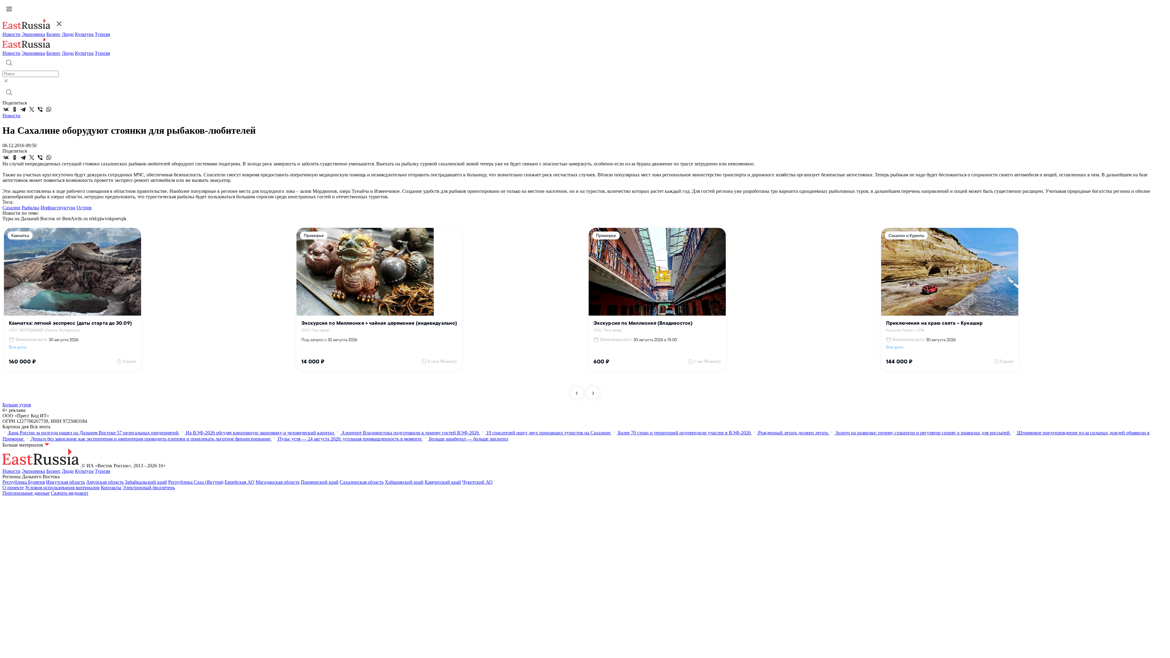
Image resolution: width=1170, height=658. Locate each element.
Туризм (102, 34)
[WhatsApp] (48, 109)
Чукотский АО (477, 482)
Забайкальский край (146, 482)
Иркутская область (65, 482)
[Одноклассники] (14, 109)
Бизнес (53, 34)
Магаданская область (278, 482)
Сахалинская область (362, 482)
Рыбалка (30, 207)
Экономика (33, 34)
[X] (31, 109)
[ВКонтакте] (6, 109)
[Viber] (40, 109)
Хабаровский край (404, 482)
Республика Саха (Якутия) (195, 482)
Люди (68, 34)
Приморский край (320, 482)
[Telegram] (23, 109)
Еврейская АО (239, 482)
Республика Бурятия (23, 482)
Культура (84, 34)
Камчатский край (443, 482)
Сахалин (11, 207)
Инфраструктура (58, 207)
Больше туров (16, 404)
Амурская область (105, 482)
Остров (84, 207)
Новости (11, 34)
